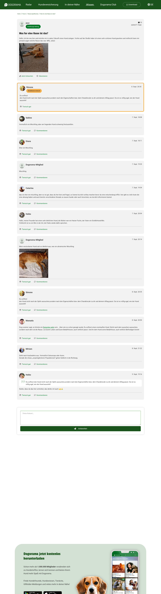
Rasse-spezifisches (33, 14)
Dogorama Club (108, 4)
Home (19, 14)
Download (132, 5)
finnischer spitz (48, 327)
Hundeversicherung (48, 4)
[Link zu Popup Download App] (33, 57)
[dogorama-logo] (12, 4)
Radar (29, 4)
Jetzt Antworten (27, 76)
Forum (24, 14)
